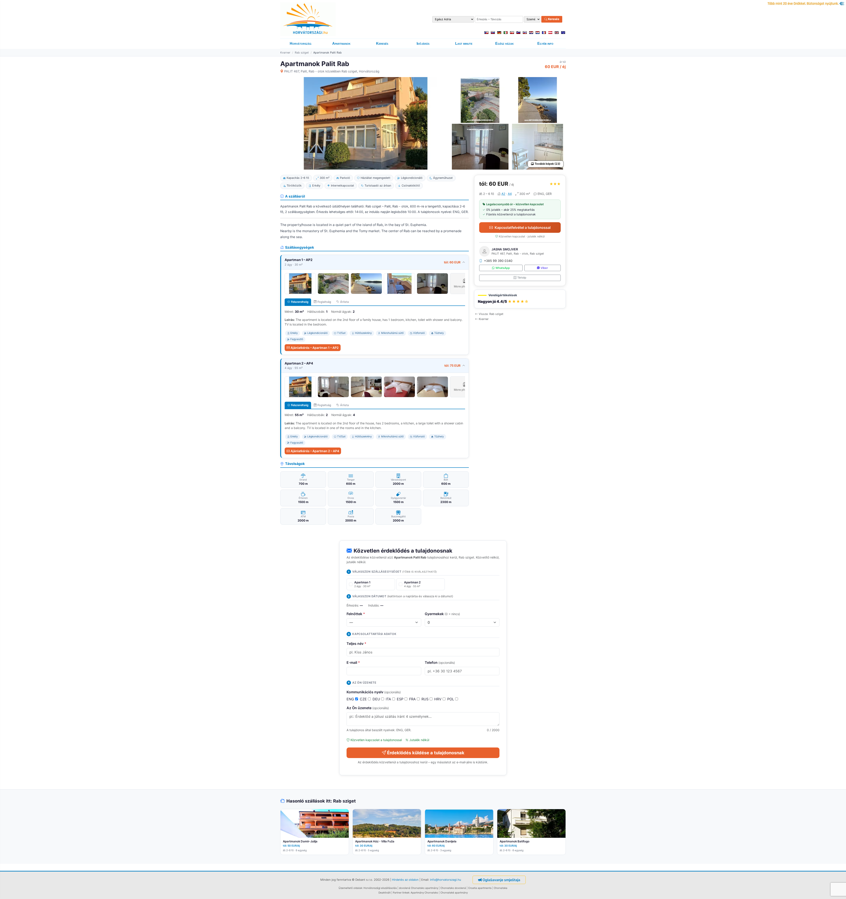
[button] (520, 299)
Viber (544, 268)
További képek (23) (547, 163)
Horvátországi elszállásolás (380, 888)
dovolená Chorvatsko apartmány (418, 888)
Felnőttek (356, 614)
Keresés (553, 19)
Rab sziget (302, 52)
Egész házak (504, 43)
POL (451, 699)
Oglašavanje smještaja (501, 880)
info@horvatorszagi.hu (445, 879)
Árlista (344, 301)
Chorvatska (500, 888)
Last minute (463, 43)
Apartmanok (341, 43)
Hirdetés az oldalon (405, 879)
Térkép (521, 277)
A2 (503, 194)
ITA (389, 699)
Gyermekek (442, 614)
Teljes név (356, 643)
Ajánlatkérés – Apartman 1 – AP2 (315, 348)
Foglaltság (324, 301)
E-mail (353, 662)
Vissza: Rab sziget (491, 314)
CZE (364, 699)
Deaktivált (384, 892)
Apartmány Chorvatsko (424, 892)
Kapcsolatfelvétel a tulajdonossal (523, 227)
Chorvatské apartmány (454, 892)
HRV (438, 699)
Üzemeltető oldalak (350, 888)
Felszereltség (299, 301)
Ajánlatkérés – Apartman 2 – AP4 (315, 451)
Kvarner (285, 52)
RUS (425, 699)
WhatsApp (502, 268)
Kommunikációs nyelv (374, 692)
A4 (510, 194)
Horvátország (301, 43)
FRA (413, 699)
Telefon (440, 662)
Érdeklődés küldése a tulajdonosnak (425, 752)
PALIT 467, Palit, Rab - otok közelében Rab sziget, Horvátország (331, 71)
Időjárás (423, 43)
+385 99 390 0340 (498, 261)
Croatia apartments (480, 888)
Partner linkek (401, 892)
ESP (400, 699)
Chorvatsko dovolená (453, 888)
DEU (377, 699)
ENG (351, 699)
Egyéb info (545, 43)
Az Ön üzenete (368, 708)
